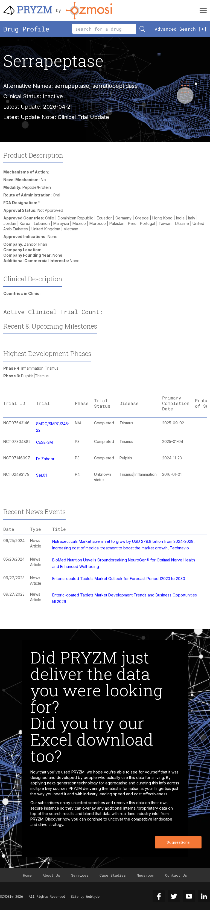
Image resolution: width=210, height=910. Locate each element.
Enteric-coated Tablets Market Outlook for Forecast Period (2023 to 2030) (119, 578)
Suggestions (178, 842)
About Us (51, 875)
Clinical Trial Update (83, 117)
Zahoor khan (35, 244)
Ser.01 (41, 475)
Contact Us (176, 875)
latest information (124, 788)
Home (27, 875)
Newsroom (145, 875)
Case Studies (113, 875)
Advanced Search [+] (181, 29)
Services (80, 875)
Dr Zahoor (45, 458)
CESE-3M (44, 442)
